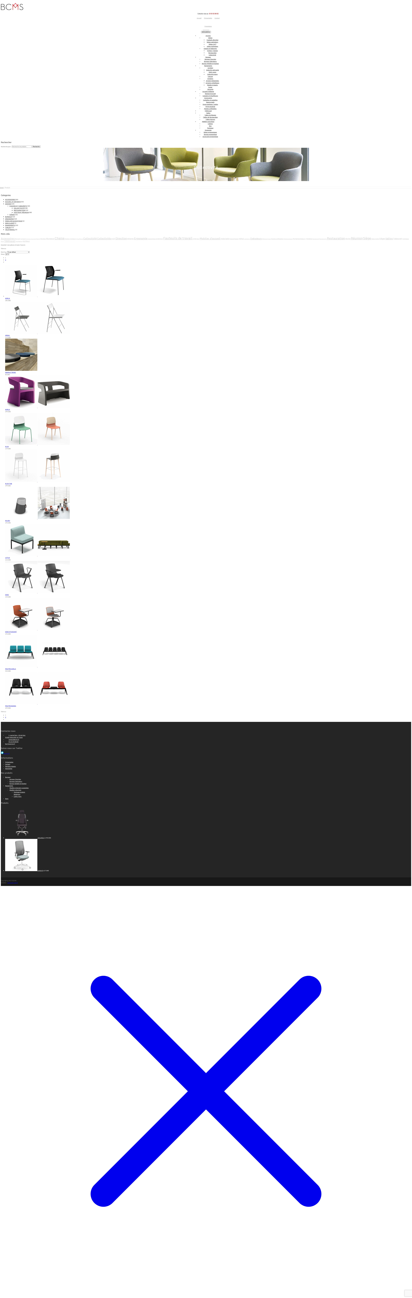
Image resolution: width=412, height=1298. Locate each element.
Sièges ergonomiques (210, 132)
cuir (113, 238)
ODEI (7, 595)
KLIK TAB (8, 483)
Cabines (210, 124)
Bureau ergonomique (210, 134)
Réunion (357, 238)
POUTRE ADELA (10, 669)
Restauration (212, 53)
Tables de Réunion (210, 115)
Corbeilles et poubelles (210, 100)
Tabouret (397, 238)
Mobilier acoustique (208, 121)
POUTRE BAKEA (10, 706)
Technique (405, 239)
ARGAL (7, 335)
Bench (38, 239)
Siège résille (375, 239)
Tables (208, 113)
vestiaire (210, 68)
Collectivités (104, 238)
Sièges (210, 38)
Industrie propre (212, 74)
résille (348, 238)
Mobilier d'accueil (210, 238)
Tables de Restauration (210, 117)
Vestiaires (19, 241)
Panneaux (210, 128)
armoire (23, 239)
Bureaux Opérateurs (210, 61)
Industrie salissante (212, 70)
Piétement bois (266, 239)
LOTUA (7, 557)
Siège (367, 238)
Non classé (9, 223)
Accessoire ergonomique (210, 136)
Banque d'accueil (210, 93)
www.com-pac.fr (12, 883)
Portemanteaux (288, 239)
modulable (225, 238)
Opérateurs (256, 238)
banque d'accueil (31, 239)
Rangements (208, 66)
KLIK (7, 446)
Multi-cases (212, 72)
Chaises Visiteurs (70, 239)
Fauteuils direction (212, 40)
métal (241, 238)
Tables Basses (210, 119)
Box (210, 126)
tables (389, 238)
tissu (2, 241)
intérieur (196, 238)
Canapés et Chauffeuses (210, 96)
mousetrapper (234, 239)
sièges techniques (212, 46)
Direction (121, 238)
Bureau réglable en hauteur (210, 63)
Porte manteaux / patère (210, 104)
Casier (210, 87)
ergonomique (152, 239)
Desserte (210, 89)
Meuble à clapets (212, 85)
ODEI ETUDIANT (11, 632)
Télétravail (208, 111)
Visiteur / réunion (212, 51)
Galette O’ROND (10, 372)
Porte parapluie (210, 106)
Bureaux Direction (210, 59)
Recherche (36, 146)
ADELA (7, 298)
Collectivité (212, 55)
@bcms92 (7, 753)
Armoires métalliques (212, 83)
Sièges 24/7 (212, 44)
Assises (208, 35)
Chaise (59, 238)
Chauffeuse (79, 239)
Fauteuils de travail (177, 238)
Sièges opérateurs (212, 42)
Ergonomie (208, 130)
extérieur (159, 238)
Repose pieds (210, 102)
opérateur (247, 239)
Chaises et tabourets (210, 48)
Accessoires (208, 98)
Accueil (18, 238)
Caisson (210, 76)
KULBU (7, 520)
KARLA (7, 409)
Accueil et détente (208, 91)
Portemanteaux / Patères (302, 238)
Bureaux (208, 57)
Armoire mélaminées (212, 81)
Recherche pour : (6, 146)
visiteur (26, 241)
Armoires (210, 78)
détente (130, 238)
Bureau (43, 238)
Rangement (316, 239)
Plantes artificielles (210, 108)
